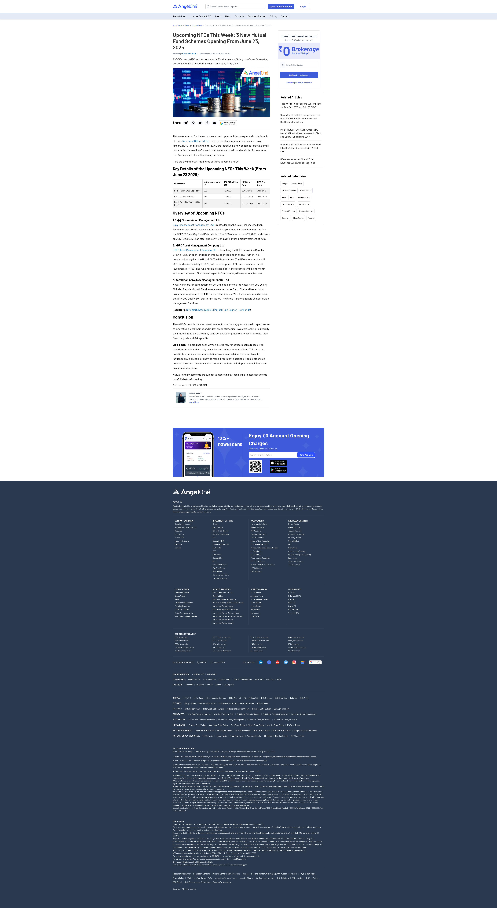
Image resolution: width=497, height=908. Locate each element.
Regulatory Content (201, 874)
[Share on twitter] (200, 123)
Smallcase (200, 685)
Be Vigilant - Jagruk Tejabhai (186, 616)
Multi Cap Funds (297, 736)
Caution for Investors (222, 882)
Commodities (297, 183)
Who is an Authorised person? (224, 599)
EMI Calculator (256, 571)
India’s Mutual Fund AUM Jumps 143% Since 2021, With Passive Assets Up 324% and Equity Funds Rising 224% (300, 133)
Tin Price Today (293, 725)
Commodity (217, 558)
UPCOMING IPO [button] (294, 589)
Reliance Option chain (261, 708)
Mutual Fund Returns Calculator (262, 565)
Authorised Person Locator (223, 623)
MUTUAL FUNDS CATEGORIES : (186, 736)
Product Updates (306, 211)
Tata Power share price (222, 651)
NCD (214, 561)
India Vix (293, 698)
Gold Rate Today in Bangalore (303, 714)
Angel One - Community (184, 613)
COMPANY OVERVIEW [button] (184, 521)
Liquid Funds (221, 736)
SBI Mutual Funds (224, 730)
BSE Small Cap (281, 698)
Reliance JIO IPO (294, 596)
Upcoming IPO (218, 541)
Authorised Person (295, 561)
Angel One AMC (198, 674)
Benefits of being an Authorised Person (228, 602)
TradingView (228, 685)
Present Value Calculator (260, 558)
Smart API (259, 679)
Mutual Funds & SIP (201, 16)
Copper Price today (197, 725)
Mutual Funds (304, 204)
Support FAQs (219, 662)
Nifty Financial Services (216, 698)
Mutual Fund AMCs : (182, 730)
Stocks (215, 524)
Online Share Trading (296, 534)
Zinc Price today (238, 725)
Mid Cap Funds (281, 736)
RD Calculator (255, 554)
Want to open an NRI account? (299, 82)
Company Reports (182, 609)
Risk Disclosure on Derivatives (197, 882)
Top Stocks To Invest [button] (185, 634)
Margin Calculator (257, 527)
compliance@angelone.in (237, 850)
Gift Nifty (304, 698)
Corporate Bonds (219, 565)
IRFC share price (181, 637)
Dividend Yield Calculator (260, 541)
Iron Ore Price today (275, 725)
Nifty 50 (187, 698)
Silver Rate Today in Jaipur (285, 719)
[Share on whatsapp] (193, 123)
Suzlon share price (182, 640)
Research (285, 218)
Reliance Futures (247, 703)
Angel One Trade (209, 679)
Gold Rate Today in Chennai (248, 714)
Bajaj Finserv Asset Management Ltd (193, 224)
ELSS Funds (207, 736)
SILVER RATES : (179, 719)
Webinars (178, 544)
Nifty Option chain (192, 708)
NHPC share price (219, 640)
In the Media (179, 537)
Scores (245, 874)
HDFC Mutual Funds (261, 730)
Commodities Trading (296, 551)
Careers (178, 548)
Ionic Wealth (211, 674)
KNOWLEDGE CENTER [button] (298, 521)
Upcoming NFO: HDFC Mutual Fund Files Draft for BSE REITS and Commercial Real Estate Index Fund (300, 118)
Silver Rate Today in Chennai (259, 719)
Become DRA (218, 596)
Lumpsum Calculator (258, 534)
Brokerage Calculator (258, 524)
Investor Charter (246, 878)
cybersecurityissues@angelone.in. (247, 856)
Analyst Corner (294, 565)
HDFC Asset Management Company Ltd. (195, 250)
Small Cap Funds (237, 736)
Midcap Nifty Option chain (238, 708)
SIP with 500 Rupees (221, 534)
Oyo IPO (291, 599)
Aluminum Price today (218, 725)
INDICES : (177, 698)
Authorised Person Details (223, 619)
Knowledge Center (182, 592)
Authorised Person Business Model (226, 613)
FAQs (302, 874)
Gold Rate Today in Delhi (224, 714)
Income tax (292, 558)
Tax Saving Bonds (220, 578)
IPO (289, 544)
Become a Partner (257, 16)
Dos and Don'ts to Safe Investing (226, 874)
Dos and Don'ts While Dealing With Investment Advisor (274, 874)
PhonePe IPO (293, 609)
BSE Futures (262, 703)
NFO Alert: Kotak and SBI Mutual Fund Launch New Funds (218, 309)
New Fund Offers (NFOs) (195, 140)
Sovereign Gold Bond (221, 575)
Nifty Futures (190, 703)
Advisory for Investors (265, 878)
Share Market (298, 218)
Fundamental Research (184, 602)
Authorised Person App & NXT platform (228, 616)
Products (239, 16)
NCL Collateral (283, 878)
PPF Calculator (256, 568)
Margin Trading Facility (243, 679)
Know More (194, 402)
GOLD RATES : (179, 714)
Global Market (305, 190)
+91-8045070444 (215, 856)
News (228, 16)
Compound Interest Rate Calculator (264, 548)
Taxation (311, 218)
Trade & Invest (180, 16)
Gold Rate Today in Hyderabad (275, 714)
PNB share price (256, 644)
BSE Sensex (266, 698)
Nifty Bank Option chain (213, 708)
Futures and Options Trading (299, 554)
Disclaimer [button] (178, 821)
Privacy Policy (219, 865)
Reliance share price (296, 637)
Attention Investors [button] (183, 748)
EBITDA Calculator (257, 561)
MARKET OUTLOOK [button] (258, 589)
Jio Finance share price (297, 647)
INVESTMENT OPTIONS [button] (223, 521)
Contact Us (179, 534)
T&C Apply (311, 874)
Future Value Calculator (259, 544)
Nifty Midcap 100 (251, 698)
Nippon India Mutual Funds (305, 730)
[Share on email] (214, 123)
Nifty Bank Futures (207, 703)
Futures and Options (221, 544)
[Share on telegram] (185, 123)
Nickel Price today (256, 725)
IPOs (291, 197)
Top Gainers (255, 609)
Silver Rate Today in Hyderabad (202, 719)
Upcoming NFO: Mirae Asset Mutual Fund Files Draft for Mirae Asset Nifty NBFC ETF (300, 148)
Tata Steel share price (259, 637)
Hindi (284, 197)
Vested (218, 685)
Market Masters (304, 197)
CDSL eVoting (298, 878)
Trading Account (294, 531)
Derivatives (292, 548)
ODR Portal (177, 882)
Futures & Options (289, 190)
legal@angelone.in (240, 859)
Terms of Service (235, 865)
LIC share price (294, 651)
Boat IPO (291, 602)
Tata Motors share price (184, 647)
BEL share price (256, 651)
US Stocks (217, 548)
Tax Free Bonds (219, 568)
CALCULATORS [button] (257, 521)
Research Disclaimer (182, 874)
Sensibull (189, 685)
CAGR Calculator (257, 537)
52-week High (255, 602)
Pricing (273, 16)
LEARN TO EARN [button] (182, 589)
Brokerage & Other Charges (185, 527)
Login (303, 6)
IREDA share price (181, 644)
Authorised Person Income (223, 606)
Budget (284, 183)
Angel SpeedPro (224, 679)
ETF (214, 551)
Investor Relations (182, 541)
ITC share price (294, 644)
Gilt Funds (268, 736)
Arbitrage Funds (254, 736)
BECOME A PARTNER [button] (222, 589)
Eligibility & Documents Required (225, 609)
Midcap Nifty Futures (228, 703)
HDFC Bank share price (221, 637)
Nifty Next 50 (235, 698)
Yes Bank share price (183, 651)
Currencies (217, 554)
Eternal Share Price (258, 647)
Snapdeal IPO (293, 613)
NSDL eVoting (312, 878)
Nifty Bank (198, 698)
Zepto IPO (292, 606)
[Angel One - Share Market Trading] (185, 6)
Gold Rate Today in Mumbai (199, 714)
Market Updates (288, 204)
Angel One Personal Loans (226, 878)
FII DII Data (254, 616)
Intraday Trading (294, 537)
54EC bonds (217, 571)
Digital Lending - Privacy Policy (200, 878)
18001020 (203, 662)
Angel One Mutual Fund (204, 730)
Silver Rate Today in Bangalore (231, 719)
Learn (218, 16)
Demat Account (294, 527)
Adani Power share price (259, 640)
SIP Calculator (256, 531)
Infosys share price (295, 640)
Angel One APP (194, 679)
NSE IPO (291, 592)
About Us (178, 531)
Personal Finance (288, 211)
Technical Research (182, 606)
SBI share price (218, 647)
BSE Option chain (281, 708)
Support (285, 16)
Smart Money (180, 596)
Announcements (256, 596)
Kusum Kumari (189, 53)
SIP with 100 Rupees (220, 531)
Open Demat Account (281, 6)
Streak (210, 685)
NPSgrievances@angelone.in (184, 853)
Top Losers (254, 613)
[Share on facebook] (207, 123)
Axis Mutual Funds (242, 730)
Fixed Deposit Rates (274, 679)
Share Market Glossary (259, 599)
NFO (214, 537)
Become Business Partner (223, 592)
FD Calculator (255, 551)
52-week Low (255, 606)
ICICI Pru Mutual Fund (282, 730)
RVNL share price (219, 644)
